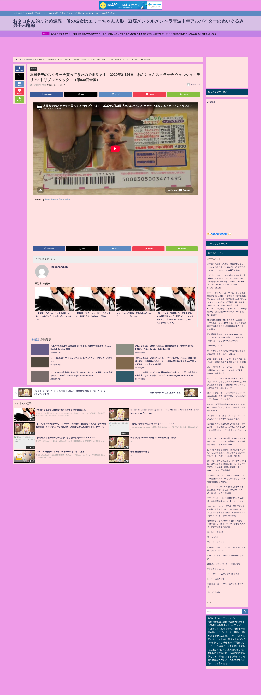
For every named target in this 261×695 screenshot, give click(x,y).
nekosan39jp (195, 84)
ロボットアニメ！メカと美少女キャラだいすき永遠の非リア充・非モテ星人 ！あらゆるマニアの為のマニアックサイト (226, 396)
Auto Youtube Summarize (57, 199)
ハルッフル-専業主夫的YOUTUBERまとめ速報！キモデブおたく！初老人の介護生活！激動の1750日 (226, 407)
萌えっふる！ (213, 537)
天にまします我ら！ (215, 542)
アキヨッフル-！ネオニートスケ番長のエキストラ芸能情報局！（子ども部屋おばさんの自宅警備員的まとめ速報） (226, 479)
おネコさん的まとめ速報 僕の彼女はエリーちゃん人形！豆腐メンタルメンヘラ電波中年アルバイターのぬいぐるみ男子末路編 (226, 267)
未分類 (33, 68)
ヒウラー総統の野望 (215, 579)
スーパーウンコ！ (214, 346)
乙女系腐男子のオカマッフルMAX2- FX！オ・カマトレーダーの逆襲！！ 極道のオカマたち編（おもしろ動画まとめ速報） (226, 337)
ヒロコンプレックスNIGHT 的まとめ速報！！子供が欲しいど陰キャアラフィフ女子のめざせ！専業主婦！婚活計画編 (226, 524)
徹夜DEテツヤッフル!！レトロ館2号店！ (224, 564)
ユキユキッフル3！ (215, 532)
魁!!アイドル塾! (213, 592)
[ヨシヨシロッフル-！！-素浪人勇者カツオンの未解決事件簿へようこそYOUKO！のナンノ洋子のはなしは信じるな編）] (226, 490)
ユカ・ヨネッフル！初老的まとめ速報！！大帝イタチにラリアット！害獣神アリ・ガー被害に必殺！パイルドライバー (226, 441)
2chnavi (211, 102)
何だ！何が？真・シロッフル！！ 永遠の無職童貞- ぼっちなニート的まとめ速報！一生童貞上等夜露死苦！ (226, 370)
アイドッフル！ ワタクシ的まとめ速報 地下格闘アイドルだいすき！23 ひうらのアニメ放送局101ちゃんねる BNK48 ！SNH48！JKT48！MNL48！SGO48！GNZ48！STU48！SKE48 (226, 281)
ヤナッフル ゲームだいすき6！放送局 (223, 574)
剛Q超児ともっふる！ (216, 569)
